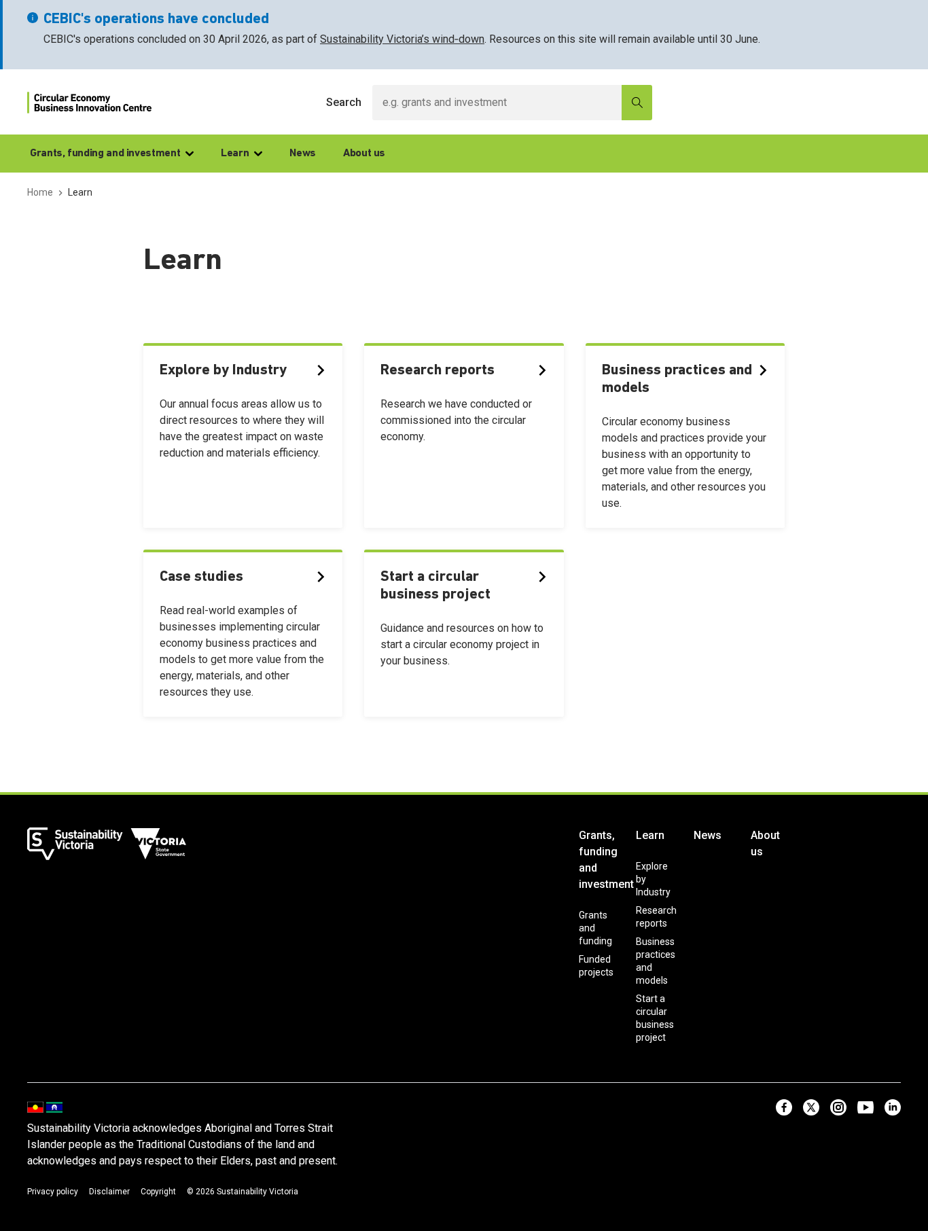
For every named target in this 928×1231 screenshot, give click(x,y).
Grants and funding (595, 928)
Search (343, 102)
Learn (235, 153)
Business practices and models (655, 961)
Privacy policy (52, 1191)
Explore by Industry (653, 879)
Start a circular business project (655, 1018)
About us (364, 153)
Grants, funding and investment (105, 153)
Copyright (158, 1191)
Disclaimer (109, 1191)
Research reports (656, 917)
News (302, 153)
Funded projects (596, 966)
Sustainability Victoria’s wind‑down (402, 39)
